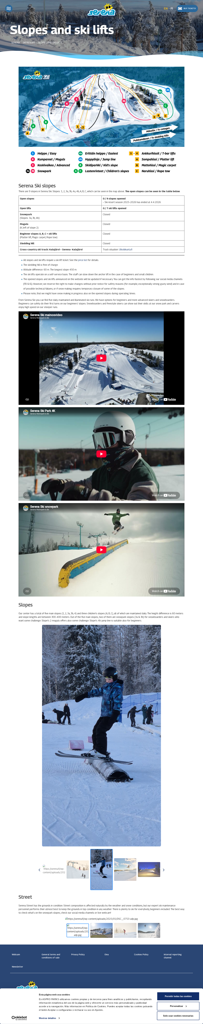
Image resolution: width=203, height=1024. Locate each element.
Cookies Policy (141, 954)
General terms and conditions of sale (51, 956)
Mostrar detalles (47, 1018)
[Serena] (101, 9)
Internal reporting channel (173, 956)
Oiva (106, 954)
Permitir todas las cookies (178, 996)
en (166, 8)
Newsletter (17, 966)
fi (172, 8)
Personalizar (176, 1006)
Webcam (16, 954)
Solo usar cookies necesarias (178, 1015)
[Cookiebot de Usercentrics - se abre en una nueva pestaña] (19, 1018)
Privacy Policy (78, 954)
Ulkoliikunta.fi (125, 249)
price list (82, 260)
